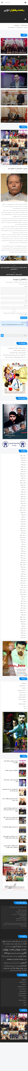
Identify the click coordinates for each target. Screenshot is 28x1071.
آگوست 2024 (22, 510)
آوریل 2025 (23, 492)
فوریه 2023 (23, 551)
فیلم (13, 959)
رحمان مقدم (7, 946)
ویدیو (24, 706)
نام (26, 296)
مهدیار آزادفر (14, 963)
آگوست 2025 (22, 483)
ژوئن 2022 (23, 569)
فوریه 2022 (23, 578)
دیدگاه (25, 286)
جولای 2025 (23, 485)
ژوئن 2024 (23, 515)
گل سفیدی (12, 970)
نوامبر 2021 (23, 585)
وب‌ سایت (25, 305)
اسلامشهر (22, 941)
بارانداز (20, 941)
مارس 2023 (23, 549)
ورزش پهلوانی (23, 968)
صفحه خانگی (24, 25)
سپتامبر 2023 (22, 535)
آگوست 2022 (22, 565)
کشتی (20, 970)
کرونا (25, 970)
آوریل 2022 (23, 574)
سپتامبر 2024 (22, 508)
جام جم (21, 944)
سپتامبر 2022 (22, 562)
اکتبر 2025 (23, 478)
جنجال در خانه (6, 944)
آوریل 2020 (23, 628)
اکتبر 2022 (23, 560)
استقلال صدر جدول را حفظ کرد (19, 350)
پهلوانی (5, 968)
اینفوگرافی (23, 683)
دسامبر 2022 (22, 556)
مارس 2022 (23, 576)
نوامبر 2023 (23, 530)
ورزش (18, 966)
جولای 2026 (23, 458)
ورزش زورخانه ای (8, 966)
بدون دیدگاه (18, 171)
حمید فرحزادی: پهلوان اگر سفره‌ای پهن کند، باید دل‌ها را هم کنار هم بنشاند (11, 809)
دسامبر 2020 (22, 610)
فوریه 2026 (23, 469)
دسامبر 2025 (22, 474)
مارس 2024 (23, 521)
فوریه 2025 (23, 496)
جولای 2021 (23, 594)
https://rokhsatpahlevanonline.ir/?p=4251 (13, 325)
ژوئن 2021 (23, 597)
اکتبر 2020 (23, 615)
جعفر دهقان (17, 944)
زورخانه (7, 953)
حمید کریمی (16, 946)
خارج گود (17, 25)
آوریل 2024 (23, 519)
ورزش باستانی (14, 966)
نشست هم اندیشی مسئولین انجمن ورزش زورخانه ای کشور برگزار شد (10, 837)
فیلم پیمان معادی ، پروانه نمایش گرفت (17, 352)
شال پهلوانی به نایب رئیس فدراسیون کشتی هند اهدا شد (14, 355)
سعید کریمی (22, 956)
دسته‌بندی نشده (22, 692)
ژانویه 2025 (23, 499)
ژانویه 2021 (23, 608)
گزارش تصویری (22, 695)
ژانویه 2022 (23, 581)
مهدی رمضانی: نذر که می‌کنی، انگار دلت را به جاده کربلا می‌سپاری (11, 818)
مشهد (17, 963)
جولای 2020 (23, 621)
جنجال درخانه (24, 946)
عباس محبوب (9, 956)
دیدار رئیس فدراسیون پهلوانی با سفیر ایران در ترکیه (15, 357)
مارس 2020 (23, 631)
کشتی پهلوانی (16, 970)
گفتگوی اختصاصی (21, 697)
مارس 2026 (23, 467)
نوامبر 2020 (23, 612)
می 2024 (23, 517)
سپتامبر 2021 (22, 590)
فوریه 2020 (23, 633)
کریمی (23, 970)
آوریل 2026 (23, 465)
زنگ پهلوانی (13, 953)
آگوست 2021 (22, 592)
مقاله (24, 701)
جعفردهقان (12, 944)
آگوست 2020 (22, 619)
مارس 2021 (23, 603)
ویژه (24, 708)
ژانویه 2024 (23, 526)
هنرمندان (23, 965)
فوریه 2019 (23, 637)
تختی (6, 941)
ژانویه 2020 (23, 635)
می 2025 (23, 490)
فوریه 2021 (23, 606)
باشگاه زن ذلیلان (11, 941)
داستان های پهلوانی (21, 690)
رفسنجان (18, 953)
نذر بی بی (9, 963)
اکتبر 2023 (23, 533)
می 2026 (23, 462)
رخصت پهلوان (21, 949)
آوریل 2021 (23, 601)
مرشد (20, 963)
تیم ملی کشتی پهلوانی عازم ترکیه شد (10, 827)
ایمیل (26, 300)
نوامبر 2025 (23, 476)
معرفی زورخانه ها (22, 699)
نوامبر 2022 (23, 558)
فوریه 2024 (23, 524)
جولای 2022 (23, 567)
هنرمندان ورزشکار (22, 704)
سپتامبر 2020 (22, 617)
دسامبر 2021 (22, 583)
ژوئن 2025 (23, 487)
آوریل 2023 (23, 546)
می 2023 (23, 544)
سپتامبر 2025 (22, 480)
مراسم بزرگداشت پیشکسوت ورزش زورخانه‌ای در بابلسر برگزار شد (11, 846)
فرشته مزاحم (18, 959)
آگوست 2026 (22, 455)
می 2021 (23, 599)
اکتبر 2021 (23, 587)
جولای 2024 (23, 512)
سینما (17, 956)
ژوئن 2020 (23, 624)
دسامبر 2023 (22, 528)
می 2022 (23, 571)
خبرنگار (11, 946)
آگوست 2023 (22, 537)
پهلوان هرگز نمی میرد (13, 968)
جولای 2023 (23, 540)
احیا (25, 941)
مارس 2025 (23, 494)
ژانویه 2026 (23, 471)
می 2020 (23, 626)
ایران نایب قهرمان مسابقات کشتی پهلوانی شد (16, 348)
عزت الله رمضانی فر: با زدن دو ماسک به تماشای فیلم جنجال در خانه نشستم (14, 268)
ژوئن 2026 (23, 460)
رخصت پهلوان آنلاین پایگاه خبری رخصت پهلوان (14, 10)
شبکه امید (14, 956)
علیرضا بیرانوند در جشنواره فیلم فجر (14, 274)
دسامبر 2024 (22, 501)
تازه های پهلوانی (22, 686)
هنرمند (5, 963)
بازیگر (16, 941)
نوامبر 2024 (23, 503)
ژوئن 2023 (23, 542)
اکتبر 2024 (23, 506)
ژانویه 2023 (23, 553)
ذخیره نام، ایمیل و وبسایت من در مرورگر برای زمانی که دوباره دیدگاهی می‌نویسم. (15, 314)
